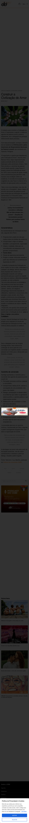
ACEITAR (14, 815)
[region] (14, 810)
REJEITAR (14, 819)
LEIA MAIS (24, 811)
